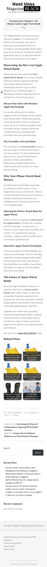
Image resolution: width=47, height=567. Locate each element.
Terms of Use (9, 549)
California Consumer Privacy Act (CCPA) (20, 537)
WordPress (33, 564)
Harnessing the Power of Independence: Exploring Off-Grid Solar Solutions (21, 427)
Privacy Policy (9, 546)
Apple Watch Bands (27, 333)
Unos (21, 564)
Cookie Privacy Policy (12, 543)
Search (7, 448)
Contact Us (8, 540)
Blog (23, 27)
